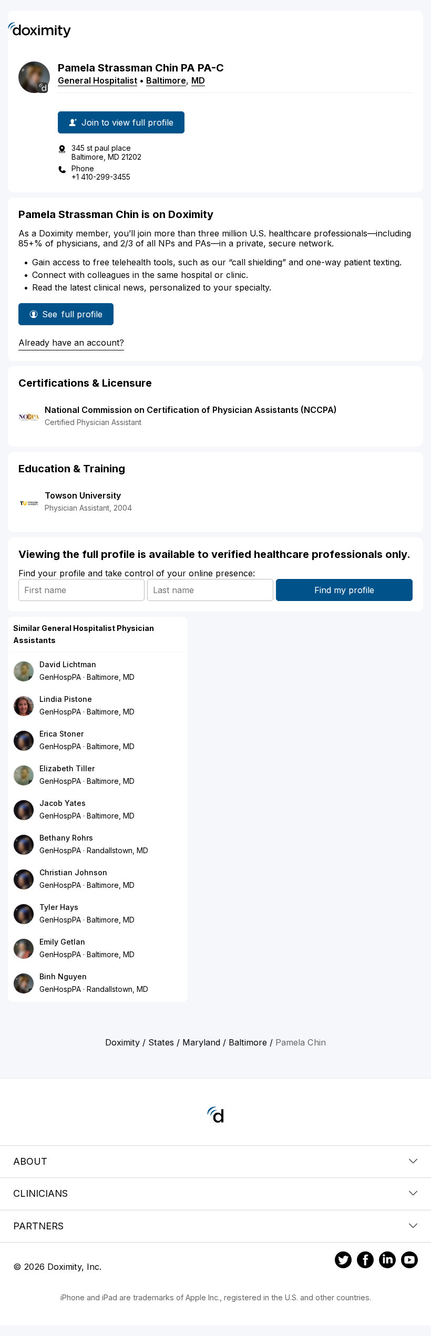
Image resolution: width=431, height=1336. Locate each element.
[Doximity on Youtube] (409, 1261)
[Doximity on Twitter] (343, 1261)
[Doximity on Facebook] (365, 1261)
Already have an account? (71, 342)
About (30, 1161)
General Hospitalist (97, 80)
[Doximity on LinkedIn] (387, 1261)
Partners (38, 1225)
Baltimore (166, 80)
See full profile (72, 317)
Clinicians (40, 1193)
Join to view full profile (127, 122)
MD (198, 80)
